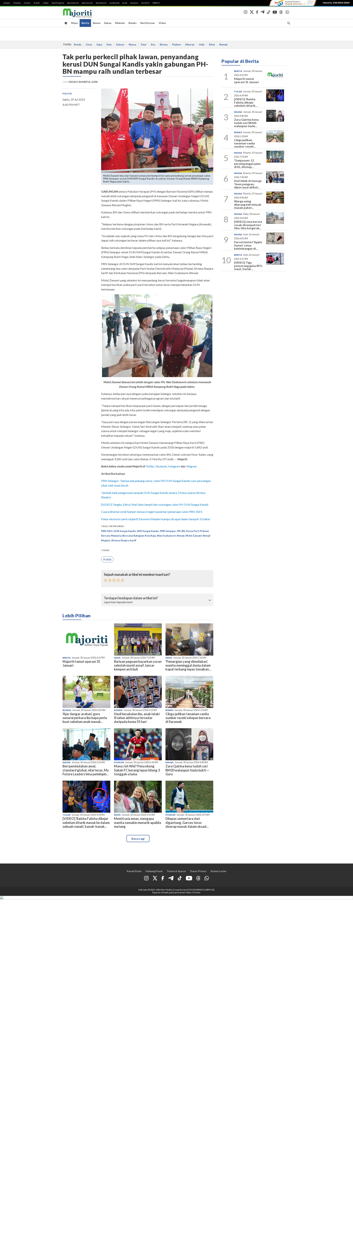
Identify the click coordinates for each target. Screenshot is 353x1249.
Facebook (161, 466)
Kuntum (134, 3)
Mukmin (120, 22)
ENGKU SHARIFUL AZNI (83, 81)
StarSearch (101, 3)
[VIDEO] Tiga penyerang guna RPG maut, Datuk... (248, 266)
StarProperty (58, 3)
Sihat (212, 44)
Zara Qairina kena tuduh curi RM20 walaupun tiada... (246, 123)
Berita (85, 22)
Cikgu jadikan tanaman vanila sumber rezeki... (245, 143)
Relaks (133, 22)
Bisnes (164, 44)
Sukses (120, 44)
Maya (74, 22)
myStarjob (114, 3)
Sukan (107, 22)
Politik (67, 93)
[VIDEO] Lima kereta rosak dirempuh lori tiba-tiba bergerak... (248, 225)
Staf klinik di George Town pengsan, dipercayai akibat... (248, 184)
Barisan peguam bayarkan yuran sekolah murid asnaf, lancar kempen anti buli (138, 665)
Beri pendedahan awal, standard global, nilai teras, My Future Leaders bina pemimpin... (86, 770)
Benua (96, 22)
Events (27, 3)
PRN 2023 (107, 531)
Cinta (89, 44)
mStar (46, 3)
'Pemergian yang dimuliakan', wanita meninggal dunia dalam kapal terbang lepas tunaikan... (188, 665)
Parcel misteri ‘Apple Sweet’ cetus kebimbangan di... (248, 245)
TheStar (17, 3)
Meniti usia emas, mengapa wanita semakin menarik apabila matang (137, 822)
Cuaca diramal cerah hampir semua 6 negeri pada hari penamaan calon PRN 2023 (151, 511)
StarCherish (73, 3)
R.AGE (37, 3)
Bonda (77, 44)
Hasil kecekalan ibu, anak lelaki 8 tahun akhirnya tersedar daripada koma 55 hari (137, 718)
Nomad (223, 44)
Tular (143, 44)
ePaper (6, 3)
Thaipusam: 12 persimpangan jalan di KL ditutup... (247, 163)
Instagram (173, 466)
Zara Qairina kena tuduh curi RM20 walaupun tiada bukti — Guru (187, 770)
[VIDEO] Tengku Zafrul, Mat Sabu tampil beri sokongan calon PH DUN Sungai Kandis (154, 504)
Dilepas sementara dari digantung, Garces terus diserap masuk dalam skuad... (187, 822)
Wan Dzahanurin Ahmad (170, 535)
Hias (109, 44)
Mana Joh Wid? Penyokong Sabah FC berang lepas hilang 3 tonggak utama (137, 770)
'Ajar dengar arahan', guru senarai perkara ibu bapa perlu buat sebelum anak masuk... (85, 718)
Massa (132, 44)
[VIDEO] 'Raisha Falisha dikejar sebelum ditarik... (246, 102)
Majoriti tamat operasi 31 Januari (81, 663)
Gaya (99, 44)
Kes (153, 44)
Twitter (150, 466)
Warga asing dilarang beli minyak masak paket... (247, 204)
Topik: (105, 550)
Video (162, 22)
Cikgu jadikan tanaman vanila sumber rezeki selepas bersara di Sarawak (188, 718)
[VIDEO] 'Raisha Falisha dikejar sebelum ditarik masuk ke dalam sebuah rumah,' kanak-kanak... (86, 822)
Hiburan (190, 44)
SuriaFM (145, 3)
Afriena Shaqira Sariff (123, 540)
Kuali (124, 3)
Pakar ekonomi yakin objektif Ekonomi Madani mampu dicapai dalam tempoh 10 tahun (155, 519)
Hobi (201, 44)
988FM (156, 3)
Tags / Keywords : (113, 526)
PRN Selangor (168, 531)
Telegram (191, 466)
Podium (176, 44)
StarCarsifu (87, 3)
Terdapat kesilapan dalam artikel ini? (131, 598)
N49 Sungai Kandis (148, 531)
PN (178, 531)
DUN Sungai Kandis (125, 531)
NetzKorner (147, 22)
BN (183, 531)
